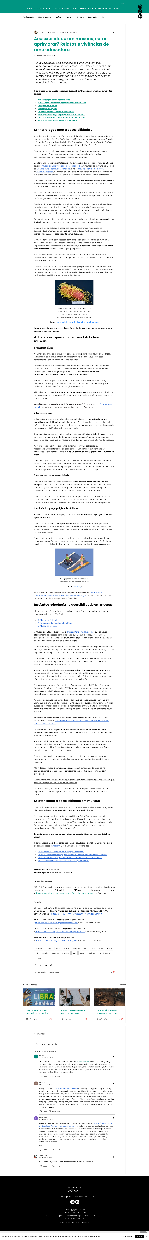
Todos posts (28, 17)
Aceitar (139, 1236)
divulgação (76, 949)
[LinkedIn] (140, 16)
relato (85, 949)
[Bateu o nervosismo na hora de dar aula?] (74, 997)
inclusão (45, 953)
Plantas (69, 17)
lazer (74, 953)
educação (38, 949)
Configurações (127, 1236)
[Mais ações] (113, 32)
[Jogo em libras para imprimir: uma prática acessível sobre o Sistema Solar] (39, 997)
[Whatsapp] (140, 11)
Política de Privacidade (82, 1222)
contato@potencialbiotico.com (74, 1212)
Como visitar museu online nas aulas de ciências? (107, 1012)
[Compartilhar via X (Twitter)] (40, 965)
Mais (103, 17)
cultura (66, 949)
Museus (109, 949)
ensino (58, 949)
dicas (101, 949)
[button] (123, 17)
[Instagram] (140, 6)
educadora (55, 953)
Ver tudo (122, 984)
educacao (49, 949)
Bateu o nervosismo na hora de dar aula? (73, 1012)
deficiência (91, 953)
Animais (80, 17)
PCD (36, 953)
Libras (82, 953)
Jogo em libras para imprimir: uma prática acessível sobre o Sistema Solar (37, 1012)
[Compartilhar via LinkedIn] (46, 965)
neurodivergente (104, 953)
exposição (65, 953)
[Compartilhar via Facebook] (35, 965)
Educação (92, 17)
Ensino (93, 949)
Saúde (58, 17)
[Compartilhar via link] (51, 965)
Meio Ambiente (44, 17)
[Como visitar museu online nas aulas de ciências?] (109, 997)
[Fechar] (146, 1236)
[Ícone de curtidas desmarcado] (40, 1076)
